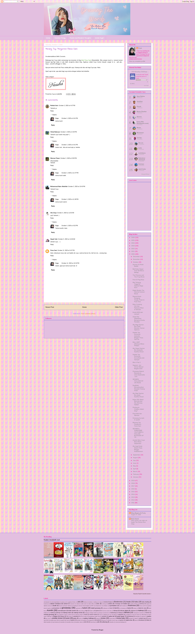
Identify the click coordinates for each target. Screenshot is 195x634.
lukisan (116, 610)
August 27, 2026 (136, 514)
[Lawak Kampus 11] (69, 589)
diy (50, 605)
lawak (91, 610)
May (134, 466)
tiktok (148, 620)
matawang (113, 612)
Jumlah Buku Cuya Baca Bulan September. (139, 441)
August (135, 457)
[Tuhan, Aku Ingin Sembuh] (138, 589)
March (135, 471)
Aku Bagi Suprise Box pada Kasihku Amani (138, 395)
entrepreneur (98, 605)
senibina (85, 620)
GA (145, 605)
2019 (133, 480)
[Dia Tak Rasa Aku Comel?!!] (128, 557)
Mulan (139, 127)
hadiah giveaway (96, 608)
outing (70, 616)
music (100, 614)
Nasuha (138, 74)
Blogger (101, 630)
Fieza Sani (53, 250)
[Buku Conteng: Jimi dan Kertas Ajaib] (49, 589)
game (49, 608)
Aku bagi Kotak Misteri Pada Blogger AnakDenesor (138, 448)
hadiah (84, 608)
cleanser (72, 603)
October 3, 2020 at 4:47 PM (67, 105)
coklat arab (83, 603)
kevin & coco (142, 608)
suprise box (129, 620)
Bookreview (118, 602)
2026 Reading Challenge (139, 71)
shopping (90, 620)
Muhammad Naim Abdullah (59, 186)
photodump (130, 616)
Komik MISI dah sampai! (138, 313)
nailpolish (120, 614)
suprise (121, 620)
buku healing (145, 602)
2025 (133, 240)
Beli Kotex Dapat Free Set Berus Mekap (138, 270)
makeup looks (67, 612)
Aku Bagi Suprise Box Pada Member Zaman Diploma (139, 327)
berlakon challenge (93, 602)
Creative (125, 603)
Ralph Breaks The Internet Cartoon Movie (139, 292)
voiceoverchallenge (120, 622)
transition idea (70, 622)
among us (63, 602)
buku (136, 602)
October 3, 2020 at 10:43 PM (76, 186)
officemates (144, 614)
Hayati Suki (53, 239)
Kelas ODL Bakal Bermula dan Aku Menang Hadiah (138, 402)
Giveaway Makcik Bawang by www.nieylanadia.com (139, 373)
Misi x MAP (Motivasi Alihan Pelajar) (138, 343)
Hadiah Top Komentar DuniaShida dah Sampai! (138, 357)
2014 (133, 494)
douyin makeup (67, 605)
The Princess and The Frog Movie (138, 276)
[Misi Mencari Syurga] (69, 557)
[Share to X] (71, 94)
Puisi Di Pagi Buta (138, 279)
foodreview (132, 605)
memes (141, 612)
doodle (54, 605)
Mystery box (107, 614)
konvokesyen (62, 610)
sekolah (79, 620)
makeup (141, 610)
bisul (101, 602)
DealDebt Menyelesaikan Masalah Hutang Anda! (139, 388)
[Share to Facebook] (73, 94)
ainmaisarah (46, 602)
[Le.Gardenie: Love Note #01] (89, 572)
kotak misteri (72, 610)
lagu (86, 610)
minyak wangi (79, 614)
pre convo (48, 618)
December (136, 256)
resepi (97, 618)
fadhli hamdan (122, 605)
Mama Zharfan (142, 111)
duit (80, 605)
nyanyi (137, 614)
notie (140, 148)
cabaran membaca (55, 603)
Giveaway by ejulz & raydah (138, 419)
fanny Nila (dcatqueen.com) (142, 122)
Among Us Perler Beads (138, 265)
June (135, 463)
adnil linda (142, 169)
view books (146, 85)
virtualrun (112, 622)
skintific (109, 620)
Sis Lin (140, 143)
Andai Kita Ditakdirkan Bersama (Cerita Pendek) (139, 319)
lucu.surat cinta (108, 610)
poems (149, 616)
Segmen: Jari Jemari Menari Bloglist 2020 (138, 366)
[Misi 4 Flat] (98, 589)
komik (50, 610)
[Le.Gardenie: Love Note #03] (69, 572)
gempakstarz (56, 608)
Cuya (56, 118)
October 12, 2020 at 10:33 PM (70, 263)
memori (147, 612)
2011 (133, 502)
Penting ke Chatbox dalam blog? (138, 409)
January (136, 477)
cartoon (65, 603)
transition (63, 622)
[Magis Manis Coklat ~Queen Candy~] (108, 589)
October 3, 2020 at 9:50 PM (68, 158)
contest (110, 603)
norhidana (142, 153)
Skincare (104, 620)
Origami (55, 616)
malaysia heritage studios (91, 612)
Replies (54, 115)
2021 (133, 251)
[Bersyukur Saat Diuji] (128, 590)
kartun (129, 608)
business (46, 603)
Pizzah (139, 106)
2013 (133, 497)
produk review (57, 618)
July (134, 460)
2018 (133, 483)
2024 (133, 243)
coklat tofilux (91, 603)
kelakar (135, 608)
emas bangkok (85, 605)
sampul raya (142, 618)
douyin (60, 605)
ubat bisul (93, 622)
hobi (115, 608)
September (137, 455)
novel (133, 614)
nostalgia (128, 614)
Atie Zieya (53, 213)
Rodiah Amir (54, 105)
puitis (74, 618)
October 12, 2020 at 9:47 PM (66, 250)
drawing (75, 605)
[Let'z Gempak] (108, 571)
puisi (68, 618)
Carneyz (141, 164)
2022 (133, 248)
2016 (133, 489)
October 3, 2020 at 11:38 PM (70, 199)
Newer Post (50, 307)
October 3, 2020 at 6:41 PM (70, 118)
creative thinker (133, 603)
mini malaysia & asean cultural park (65, 614)
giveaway (66, 608)
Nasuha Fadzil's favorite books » (142, 593)
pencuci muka (83, 616)
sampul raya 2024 (54, 620)
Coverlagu (117, 603)
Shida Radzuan (55, 132)
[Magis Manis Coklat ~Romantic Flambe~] (89, 589)
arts (78, 602)
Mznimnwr (140, 132)
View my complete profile (137, 61)
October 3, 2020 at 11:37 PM (70, 173)
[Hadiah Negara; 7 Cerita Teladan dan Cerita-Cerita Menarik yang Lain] (79, 556)
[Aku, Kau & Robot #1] (59, 589)
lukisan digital (124, 610)
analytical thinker (72, 602)
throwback (141, 620)
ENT (92, 605)
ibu (120, 608)
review (103, 618)
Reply (52, 111)
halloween (105, 608)
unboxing (104, 622)
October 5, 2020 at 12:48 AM (66, 239)
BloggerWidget (145, 174)
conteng (104, 603)
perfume (104, 616)
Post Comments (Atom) (88, 313)
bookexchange (108, 602)
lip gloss (96, 610)
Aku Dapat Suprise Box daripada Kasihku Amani (139, 350)
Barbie (85, 602)
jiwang (123, 608)
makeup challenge (55, 612)
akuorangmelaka (55, 602)
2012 (133, 500)
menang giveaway (49, 614)
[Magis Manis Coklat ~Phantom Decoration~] (118, 589)
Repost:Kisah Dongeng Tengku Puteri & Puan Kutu (138, 299)
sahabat (131, 618)
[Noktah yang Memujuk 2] (79, 589)
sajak (136, 618)
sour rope (115, 620)
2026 (133, 237)
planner (143, 616)
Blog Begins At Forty (138, 513)
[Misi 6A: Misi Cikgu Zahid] (118, 572)
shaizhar (140, 101)
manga (100, 612)
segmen (72, 620)
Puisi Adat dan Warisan (137, 414)
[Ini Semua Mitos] (98, 557)
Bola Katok (135, 519)
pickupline (137, 616)
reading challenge (88, 618)
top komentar (56, 622)
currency (141, 603)
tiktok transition (47, 622)
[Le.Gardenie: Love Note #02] (79, 572)
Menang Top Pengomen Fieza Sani (137, 424)
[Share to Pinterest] (75, 94)
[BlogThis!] (69, 94)
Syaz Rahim (141, 96)
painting (76, 616)
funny (141, 605)
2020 (133, 254)
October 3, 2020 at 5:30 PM (69, 132)
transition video (78, 622)
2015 (133, 491)
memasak (136, 612)
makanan (133, 610)
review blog (112, 618)
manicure (106, 612)
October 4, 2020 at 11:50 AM (65, 213)
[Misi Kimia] (89, 556)
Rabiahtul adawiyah (141, 159)
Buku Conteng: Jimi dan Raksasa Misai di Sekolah (138, 307)
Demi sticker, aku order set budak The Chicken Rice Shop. (139, 522)
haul (111, 608)
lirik (102, 610)
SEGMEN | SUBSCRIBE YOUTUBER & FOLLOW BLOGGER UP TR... (138, 433)
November (136, 259)
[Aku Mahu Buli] (59, 557)
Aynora (139, 116)
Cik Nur (139, 138)
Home (48, 38)
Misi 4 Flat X (137, 362)
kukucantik (80, 610)
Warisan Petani (55, 158)
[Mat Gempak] (128, 572)
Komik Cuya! (99, 38)
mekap (120, 612)
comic (97, 603)
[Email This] (67, 94)
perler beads (120, 616)
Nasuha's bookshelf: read (52, 540)
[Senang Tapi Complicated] (49, 572)
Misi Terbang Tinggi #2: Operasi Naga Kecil (138, 285)
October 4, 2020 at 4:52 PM (70, 225)
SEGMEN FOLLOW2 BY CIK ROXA (138, 380)
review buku (120, 618)
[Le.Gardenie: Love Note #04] (59, 572)
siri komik (97, 620)
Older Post (119, 307)
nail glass (114, 614)
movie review (93, 614)
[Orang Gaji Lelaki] (138, 556)
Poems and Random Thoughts (80, 38)
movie (85, 614)
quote (80, 618)
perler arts (112, 616)
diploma (45, 605)
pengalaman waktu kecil (94, 616)
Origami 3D (63, 616)
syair (136, 620)
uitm (98, 622)
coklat (77, 603)
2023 (133, 246)
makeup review (78, 612)
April (134, 469)
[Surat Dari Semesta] (49, 558)
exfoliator (105, 605)
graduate (78, 608)
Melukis (127, 612)
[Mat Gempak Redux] (98, 572)
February (136, 474)
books (128, 602)
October (136, 262)
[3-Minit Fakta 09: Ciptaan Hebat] (108, 556)
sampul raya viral (65, 620)
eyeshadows (113, 605)
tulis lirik (86, 622)
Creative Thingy (60, 38)
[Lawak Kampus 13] (138, 573)
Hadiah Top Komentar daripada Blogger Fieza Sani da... (138, 336)
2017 (133, 486)
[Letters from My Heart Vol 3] (118, 556)
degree (148, 603)
